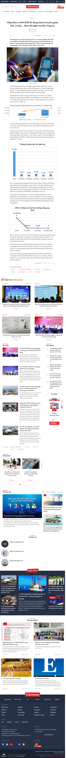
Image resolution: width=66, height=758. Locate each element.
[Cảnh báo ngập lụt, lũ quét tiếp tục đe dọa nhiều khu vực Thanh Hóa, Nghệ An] (56, 579)
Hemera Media (23, 754)
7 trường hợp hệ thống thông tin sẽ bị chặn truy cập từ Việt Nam (56, 350)
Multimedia (7, 492)
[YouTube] (57, 2)
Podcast (48, 491)
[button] (20, 484)
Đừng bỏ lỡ (6, 456)
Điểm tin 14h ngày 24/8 (17, 541)
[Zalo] (54, 2)
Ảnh (3, 721)
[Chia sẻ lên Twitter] (46, 35)
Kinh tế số (25, 11)
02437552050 (39, 731)
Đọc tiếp (6, 345)
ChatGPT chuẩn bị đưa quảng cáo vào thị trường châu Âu (30, 473)
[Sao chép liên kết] (51, 35)
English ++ (41, 1)
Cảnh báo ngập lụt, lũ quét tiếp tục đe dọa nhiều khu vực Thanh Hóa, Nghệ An (56, 589)
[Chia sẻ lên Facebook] (44, 35)
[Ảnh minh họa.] (32, 48)
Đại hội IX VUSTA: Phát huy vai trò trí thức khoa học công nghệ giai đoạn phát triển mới (30, 405)
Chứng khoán (4, 1)
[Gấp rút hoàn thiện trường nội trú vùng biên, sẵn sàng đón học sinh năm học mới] (8, 599)
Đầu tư (12, 11)
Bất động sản (57, 11)
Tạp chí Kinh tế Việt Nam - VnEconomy (55, 756)
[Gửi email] (49, 35)
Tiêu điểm (6, 11)
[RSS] (23, 744)
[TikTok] (60, 2)
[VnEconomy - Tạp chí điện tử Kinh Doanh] (32, 694)
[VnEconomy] (33, 104)
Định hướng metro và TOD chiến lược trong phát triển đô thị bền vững (15, 643)
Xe (20, 1)
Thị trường (41, 11)
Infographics (53, 491)
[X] (51, 2)
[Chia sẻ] (54, 35)
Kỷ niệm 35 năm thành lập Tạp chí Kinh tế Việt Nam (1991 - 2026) (47, 643)
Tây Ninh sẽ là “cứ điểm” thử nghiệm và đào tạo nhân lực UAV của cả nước (11, 473)
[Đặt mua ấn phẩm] (60, 6)
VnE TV (24, 1)
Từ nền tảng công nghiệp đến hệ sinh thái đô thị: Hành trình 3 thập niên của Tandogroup (52, 528)
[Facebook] (47, 2)
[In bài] (11, 35)
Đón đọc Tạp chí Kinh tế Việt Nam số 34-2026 (56, 607)
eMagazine (59, 491)
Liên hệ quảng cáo (48, 734)
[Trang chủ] (2, 12)
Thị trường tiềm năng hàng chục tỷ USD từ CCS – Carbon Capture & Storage (32, 596)
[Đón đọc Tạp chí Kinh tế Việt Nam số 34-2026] (56, 599)
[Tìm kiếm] (5, 7)
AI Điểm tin (32, 537)
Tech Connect (32, 1)
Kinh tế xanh (32, 11)
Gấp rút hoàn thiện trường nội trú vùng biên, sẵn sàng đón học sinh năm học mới (8, 609)
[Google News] (63, 2)
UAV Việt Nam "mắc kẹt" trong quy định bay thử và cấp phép (30, 367)
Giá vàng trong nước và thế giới (12, 678)
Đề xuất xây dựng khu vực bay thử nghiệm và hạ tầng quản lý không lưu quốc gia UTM (29, 428)
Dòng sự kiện (32, 620)
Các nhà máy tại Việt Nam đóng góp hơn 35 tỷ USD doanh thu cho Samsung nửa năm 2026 (30, 388)
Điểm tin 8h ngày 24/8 (16, 560)
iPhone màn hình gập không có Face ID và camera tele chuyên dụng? (55, 367)
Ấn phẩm (54, 394)
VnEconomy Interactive (42, 678)
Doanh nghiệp (49, 11)
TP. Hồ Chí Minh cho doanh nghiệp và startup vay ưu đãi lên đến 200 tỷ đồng (30, 350)
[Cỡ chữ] (14, 35)
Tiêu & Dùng (14, 1)
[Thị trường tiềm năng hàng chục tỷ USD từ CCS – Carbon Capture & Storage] (32, 583)
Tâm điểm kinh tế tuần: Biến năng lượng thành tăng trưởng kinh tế (52, 509)
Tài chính (18, 11)
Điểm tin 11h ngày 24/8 (16, 551)
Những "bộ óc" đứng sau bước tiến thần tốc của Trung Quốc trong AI (56, 358)
